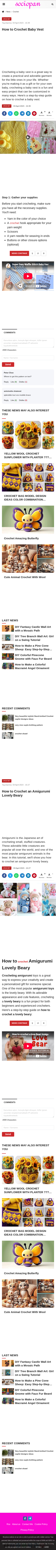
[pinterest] (34, 113)
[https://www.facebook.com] (25, 1518)
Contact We (27, 1524)
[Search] (52, 4)
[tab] (9, 332)
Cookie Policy (41, 1524)
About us (16, 1524)
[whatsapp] (16, 113)
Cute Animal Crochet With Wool (25, 577)
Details (38, 1547)
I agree (46, 1547)
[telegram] (22, 113)
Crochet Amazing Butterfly (21, 538)
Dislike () (23, 382)
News (8, 12)
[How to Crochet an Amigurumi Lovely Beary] (28, 899)
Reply (6, 382)
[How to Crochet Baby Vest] (28, 137)
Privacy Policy (27, 1530)
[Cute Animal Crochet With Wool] (28, 558)
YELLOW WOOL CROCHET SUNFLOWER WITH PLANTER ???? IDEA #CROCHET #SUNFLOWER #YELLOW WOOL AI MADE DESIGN (27, 455)
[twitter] (10, 113)
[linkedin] (28, 113)
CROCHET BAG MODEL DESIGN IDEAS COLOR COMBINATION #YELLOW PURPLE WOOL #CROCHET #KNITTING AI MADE (25, 497)
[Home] (3, 12)
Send (8, 364)
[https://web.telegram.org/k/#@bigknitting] (30, 1518)
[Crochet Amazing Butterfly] (28, 520)
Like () (14, 382)
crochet (14, 222)
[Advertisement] (28, 50)
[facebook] (4, 113)
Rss (8, 1524)
